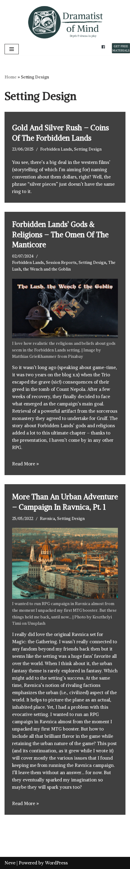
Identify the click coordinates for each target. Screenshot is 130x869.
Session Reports (61, 262)
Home (11, 77)
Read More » (25, 464)
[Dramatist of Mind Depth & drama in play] (65, 21)
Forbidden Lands (56, 149)
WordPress (56, 863)
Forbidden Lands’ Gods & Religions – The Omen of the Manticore (60, 234)
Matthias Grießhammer (34, 356)
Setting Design (88, 149)
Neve (10, 863)
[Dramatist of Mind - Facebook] (103, 46)
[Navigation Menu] (12, 49)
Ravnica (47, 518)
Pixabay (75, 356)
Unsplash (36, 623)
